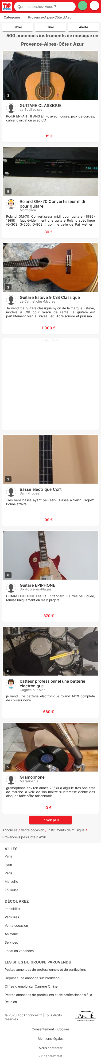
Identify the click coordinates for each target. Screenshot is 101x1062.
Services (11, 942)
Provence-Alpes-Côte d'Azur (24, 837)
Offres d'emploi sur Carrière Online (31, 986)
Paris (8, 856)
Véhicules (12, 917)
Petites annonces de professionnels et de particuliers (45, 969)
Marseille (11, 881)
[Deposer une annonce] (82, 5)
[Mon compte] (94, 5)
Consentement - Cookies (51, 1029)
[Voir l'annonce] (87, 136)
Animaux (11, 934)
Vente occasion (32, 830)
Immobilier (12, 909)
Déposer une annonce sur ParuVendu (33, 978)
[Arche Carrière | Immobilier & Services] (85, 1017)
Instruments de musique (66, 830)
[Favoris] (11, 136)
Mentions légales (50, 1038)
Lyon (8, 865)
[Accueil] (7, 6)
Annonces (9, 830)
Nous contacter (50, 1048)
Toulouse (11, 890)
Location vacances (19, 951)
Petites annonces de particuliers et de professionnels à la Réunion (48, 998)
